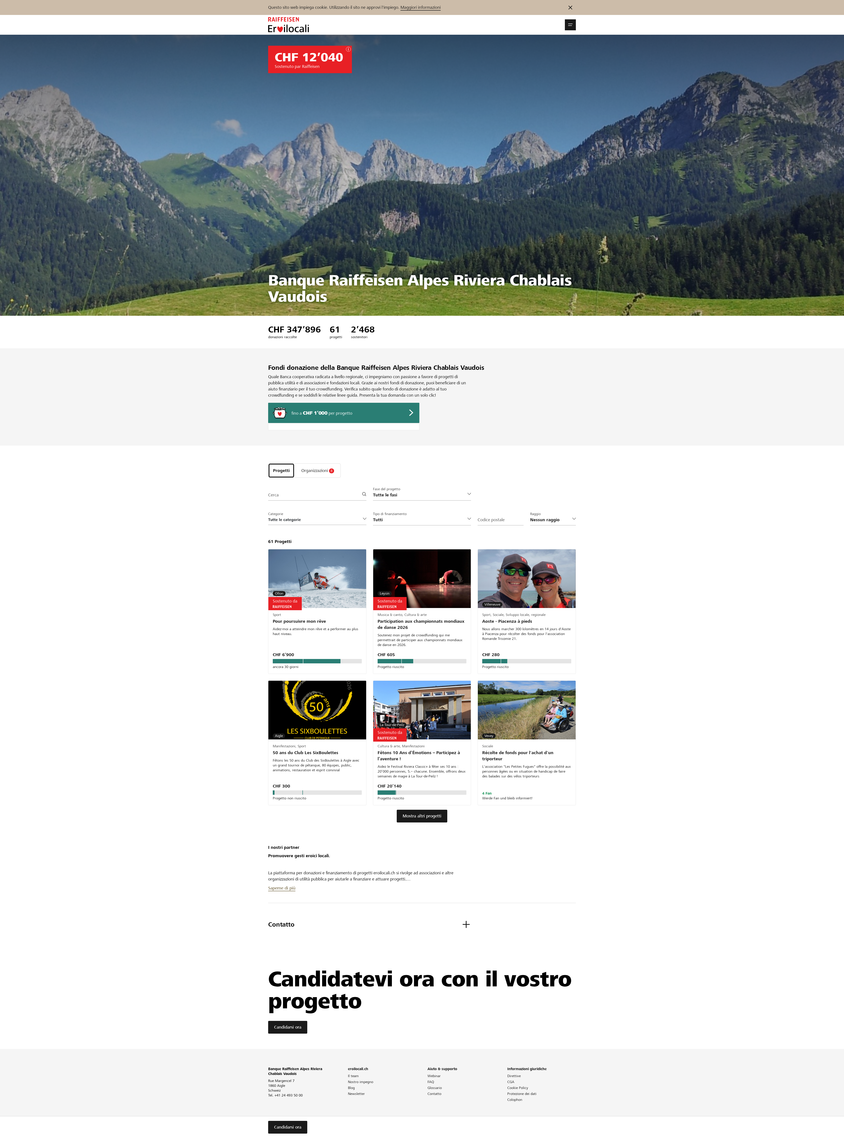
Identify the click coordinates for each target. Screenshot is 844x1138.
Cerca (273, 494)
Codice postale (491, 519)
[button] (570, 24)
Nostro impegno (360, 1082)
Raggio (535, 514)
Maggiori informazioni (420, 7)
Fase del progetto (386, 489)
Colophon (514, 1100)
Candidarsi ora (287, 1027)
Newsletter (356, 1094)
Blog (351, 1088)
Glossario (434, 1088)
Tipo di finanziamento (390, 514)
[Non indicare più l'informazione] (570, 7)
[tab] (281, 470)
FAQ (430, 1082)
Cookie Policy (517, 1088)
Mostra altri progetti (422, 816)
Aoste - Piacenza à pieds (507, 621)
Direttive (514, 1076)
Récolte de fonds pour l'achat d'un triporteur (517, 755)
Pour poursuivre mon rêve (299, 621)
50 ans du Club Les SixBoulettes (305, 752)
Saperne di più (281, 888)
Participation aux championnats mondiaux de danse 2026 (421, 624)
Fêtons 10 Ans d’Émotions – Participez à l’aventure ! (419, 755)
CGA (510, 1082)
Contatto (434, 1094)
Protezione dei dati (522, 1094)
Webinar (434, 1076)
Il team (353, 1076)
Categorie (275, 514)
